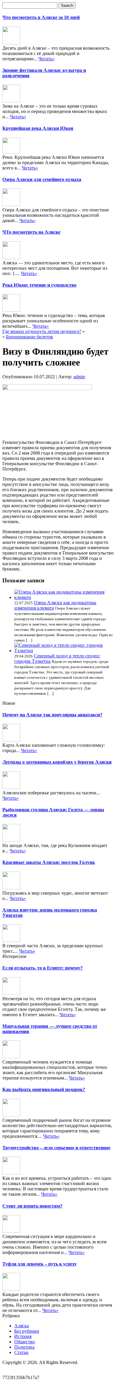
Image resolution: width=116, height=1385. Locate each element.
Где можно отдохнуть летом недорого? (41, 331)
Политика (24, 1347)
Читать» (46, 58)
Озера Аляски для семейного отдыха (41, 179)
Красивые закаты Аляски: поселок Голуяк (48, 862)
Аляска (21, 1325)
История (23, 1336)
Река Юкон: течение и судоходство (39, 284)
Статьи (21, 1352)
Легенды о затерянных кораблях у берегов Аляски (57, 762)
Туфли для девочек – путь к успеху (39, 1263)
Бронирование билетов (29, 336)
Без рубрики (26, 1331)
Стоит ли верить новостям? (32, 1205)
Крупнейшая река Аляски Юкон (37, 128)
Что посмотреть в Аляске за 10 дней (41, 17)
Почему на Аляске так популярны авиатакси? (52, 714)
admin (79, 376)
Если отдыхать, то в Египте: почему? (42, 967)
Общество (24, 1341)
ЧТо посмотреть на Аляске (31, 232)
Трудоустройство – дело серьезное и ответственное (56, 1147)
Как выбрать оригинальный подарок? (43, 1089)
